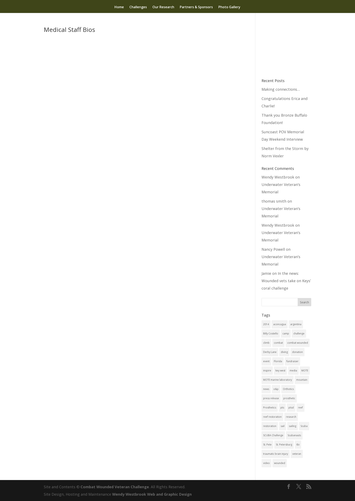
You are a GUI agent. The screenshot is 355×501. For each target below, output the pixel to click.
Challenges (138, 7)
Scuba (304, 426)
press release (271, 398)
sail (283, 426)
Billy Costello (270, 333)
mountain (301, 380)
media (293, 370)
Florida (278, 361)
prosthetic (289, 398)
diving (284, 352)
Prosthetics (269, 407)
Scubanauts (294, 435)
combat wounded (297, 342)
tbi (298, 444)
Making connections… (281, 89)
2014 (266, 324)
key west (280, 370)
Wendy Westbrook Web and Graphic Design (152, 494)
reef (300, 407)
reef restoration (272, 417)
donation (297, 352)
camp (285, 333)
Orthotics (288, 389)
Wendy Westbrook (278, 177)
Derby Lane (270, 352)
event (266, 361)
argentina (295, 324)
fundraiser (292, 361)
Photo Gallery (229, 7)
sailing (292, 426)
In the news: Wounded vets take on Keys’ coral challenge (286, 281)
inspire (267, 370)
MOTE (304, 370)
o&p (276, 389)
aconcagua (279, 324)
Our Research (163, 7)
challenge (298, 333)
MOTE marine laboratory (277, 380)
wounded (279, 463)
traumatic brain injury (275, 454)
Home (119, 7)
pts (282, 407)
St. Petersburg (284, 444)
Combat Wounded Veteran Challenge (115, 486)
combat (278, 342)
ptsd (291, 407)
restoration (269, 426)
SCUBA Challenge (273, 435)
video (266, 463)
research (291, 417)
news (266, 389)
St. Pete (267, 444)
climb (266, 342)
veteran (296, 454)
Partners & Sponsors (196, 7)
